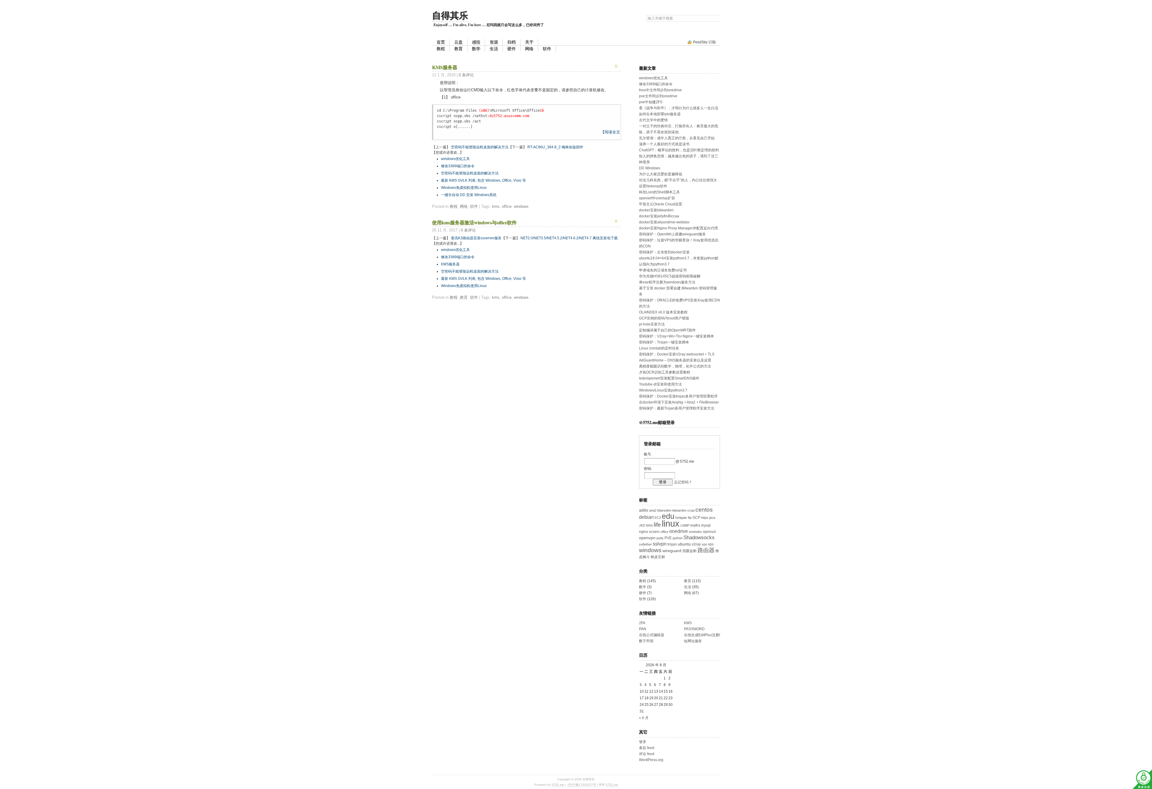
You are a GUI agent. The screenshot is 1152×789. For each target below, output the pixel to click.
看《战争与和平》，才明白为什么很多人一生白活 (678, 108)
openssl (709, 532)
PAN (642, 629)
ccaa (690, 510)
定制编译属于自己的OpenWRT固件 (667, 330)
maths (695, 525)
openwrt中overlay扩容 (657, 198)
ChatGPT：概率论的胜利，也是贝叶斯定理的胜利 (679, 150)
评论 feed (646, 754)
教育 (458, 48)
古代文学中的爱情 (653, 120)
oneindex (695, 532)
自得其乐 (450, 15)
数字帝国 (646, 641)
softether (645, 544)
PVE (668, 538)
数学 (476, 48)
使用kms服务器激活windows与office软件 (474, 222)
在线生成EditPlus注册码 (703, 635)
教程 (440, 48)
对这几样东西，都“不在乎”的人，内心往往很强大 (678, 180)
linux (671, 523)
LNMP (684, 525)
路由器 (706, 550)
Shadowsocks (699, 537)
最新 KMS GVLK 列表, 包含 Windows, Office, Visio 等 (483, 180)
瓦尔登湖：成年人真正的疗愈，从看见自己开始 (677, 138)
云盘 (458, 42)
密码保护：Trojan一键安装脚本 (664, 342)
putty (660, 538)
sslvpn (660, 543)
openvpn (647, 538)
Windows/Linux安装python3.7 (663, 390)
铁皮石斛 (658, 557)
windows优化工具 (455, 159)
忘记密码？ (683, 482)
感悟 (476, 42)
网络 (529, 48)
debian (646, 517)
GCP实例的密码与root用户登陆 (664, 318)
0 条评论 (466, 75)
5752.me (558, 784)
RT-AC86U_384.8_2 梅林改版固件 (555, 147)
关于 (529, 42)
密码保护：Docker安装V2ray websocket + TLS (676, 354)
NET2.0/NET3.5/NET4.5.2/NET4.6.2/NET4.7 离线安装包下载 (569, 238)
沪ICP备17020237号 (582, 784)
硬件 (511, 48)
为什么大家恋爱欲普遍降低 (660, 174)
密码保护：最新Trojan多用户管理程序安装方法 (676, 408)
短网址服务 (693, 641)
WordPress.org (651, 760)
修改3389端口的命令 (458, 166)
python (677, 538)
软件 (547, 48)
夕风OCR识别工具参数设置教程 (664, 372)
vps (711, 544)
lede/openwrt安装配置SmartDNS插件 (669, 378)
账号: (648, 454)
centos (704, 509)
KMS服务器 (444, 67)
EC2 (658, 517)
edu (668, 516)
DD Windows (649, 168)
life (657, 524)
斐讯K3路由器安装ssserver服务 (476, 238)
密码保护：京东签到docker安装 (664, 252)
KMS (688, 623)
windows (521, 206)
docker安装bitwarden (656, 210)
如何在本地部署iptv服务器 (660, 114)
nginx (643, 532)
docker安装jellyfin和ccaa (659, 216)
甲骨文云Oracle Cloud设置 (660, 204)
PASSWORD (694, 629)
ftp (690, 517)
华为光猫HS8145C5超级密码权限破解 (669, 276)
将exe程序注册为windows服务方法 (667, 282)
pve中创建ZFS (650, 102)
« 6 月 (644, 718)
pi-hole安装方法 (652, 324)
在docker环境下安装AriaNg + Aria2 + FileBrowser (679, 402)
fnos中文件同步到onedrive (660, 90)
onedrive (678, 531)
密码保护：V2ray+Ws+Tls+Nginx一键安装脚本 (676, 336)
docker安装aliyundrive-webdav (664, 222)
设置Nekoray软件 (653, 186)
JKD (642, 525)
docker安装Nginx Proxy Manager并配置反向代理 (678, 228)
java (712, 517)
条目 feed (646, 748)
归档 (511, 42)
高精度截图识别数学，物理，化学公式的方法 (675, 366)
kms (496, 206)
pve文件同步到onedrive (658, 96)
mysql (706, 525)
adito (643, 510)
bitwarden (679, 510)
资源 (494, 42)
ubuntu (684, 544)
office (507, 206)
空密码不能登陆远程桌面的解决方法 (479, 147)
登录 (642, 742)
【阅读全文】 (612, 132)
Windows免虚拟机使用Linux (464, 188)
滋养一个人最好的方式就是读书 (664, 144)
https (704, 517)
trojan (672, 544)
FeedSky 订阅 (704, 42)
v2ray (696, 544)
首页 (440, 42)
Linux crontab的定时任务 (659, 348)
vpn (704, 544)
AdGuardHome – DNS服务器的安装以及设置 (675, 360)
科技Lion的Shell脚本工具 (659, 192)
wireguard (671, 551)
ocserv (654, 532)
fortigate (681, 517)
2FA (642, 623)
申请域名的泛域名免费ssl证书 (663, 270)
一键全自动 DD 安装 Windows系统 (468, 195)
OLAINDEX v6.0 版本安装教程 (663, 312)
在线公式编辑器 (651, 635)
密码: (648, 469)
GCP (696, 517)
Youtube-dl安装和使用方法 (660, 384)
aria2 (652, 510)
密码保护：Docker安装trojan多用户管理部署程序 (678, 396)
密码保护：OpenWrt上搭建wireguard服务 (672, 234)
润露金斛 (689, 551)
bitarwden (664, 510)
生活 (494, 48)
